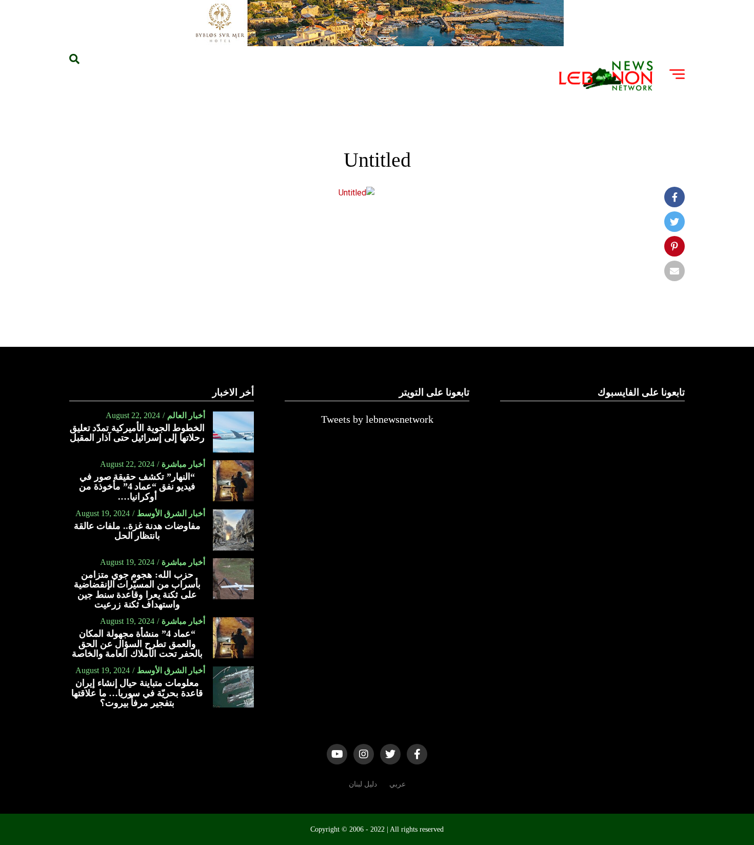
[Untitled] (356, 193)
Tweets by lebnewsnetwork (377, 419)
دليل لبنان (363, 784)
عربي (397, 784)
